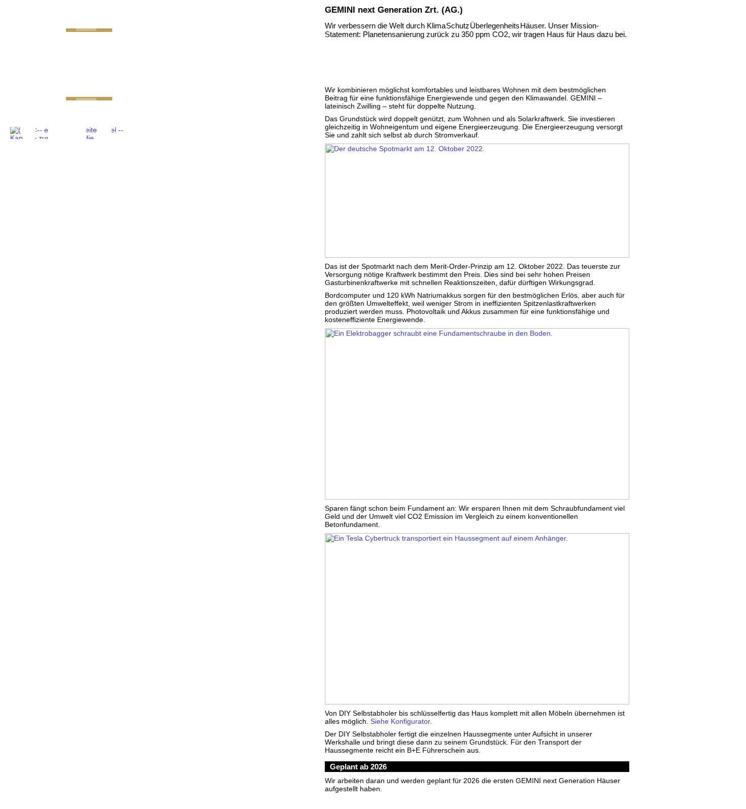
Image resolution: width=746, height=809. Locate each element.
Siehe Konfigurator (400, 721)
